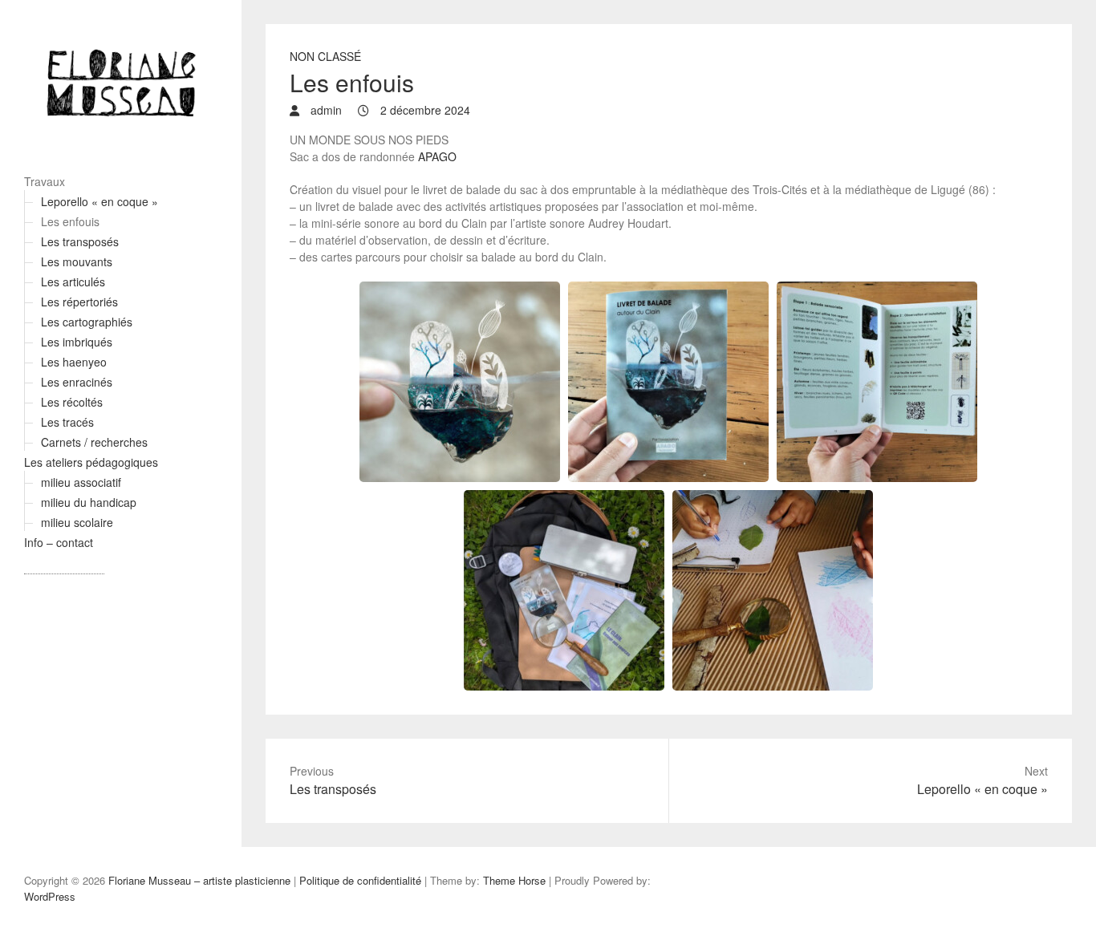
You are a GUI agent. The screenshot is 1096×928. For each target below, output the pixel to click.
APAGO (437, 156)
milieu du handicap (88, 502)
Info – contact (58, 542)
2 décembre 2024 (423, 110)
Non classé (325, 56)
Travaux (44, 181)
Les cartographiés (86, 322)
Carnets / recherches (94, 442)
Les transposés (80, 241)
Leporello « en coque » (99, 201)
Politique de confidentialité (360, 880)
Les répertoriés (79, 302)
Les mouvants (76, 261)
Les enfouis (70, 221)
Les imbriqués (76, 342)
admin (324, 110)
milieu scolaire (77, 522)
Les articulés (73, 282)
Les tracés (67, 422)
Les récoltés (72, 402)
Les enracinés (76, 382)
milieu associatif (81, 482)
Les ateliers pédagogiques (91, 462)
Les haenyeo (74, 362)
